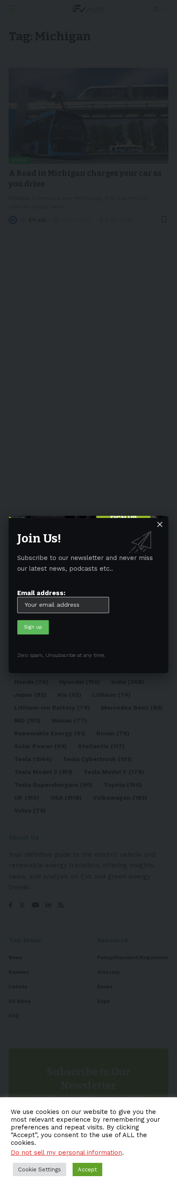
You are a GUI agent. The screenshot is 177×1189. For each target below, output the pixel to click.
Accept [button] (87, 1169)
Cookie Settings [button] (39, 1169)
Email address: (41, 593)
